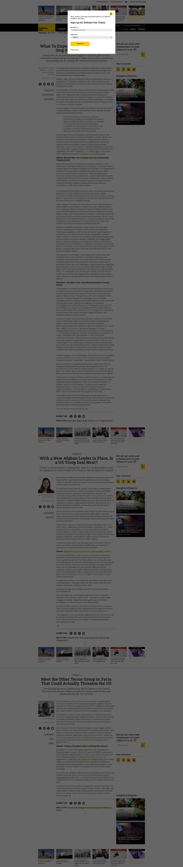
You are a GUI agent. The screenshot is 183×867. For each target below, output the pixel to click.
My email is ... (75, 27)
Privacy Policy (75, 49)
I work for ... (75, 34)
